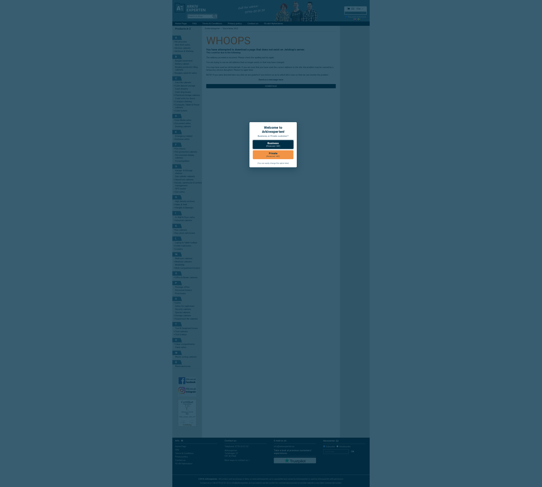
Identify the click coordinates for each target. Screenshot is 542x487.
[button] (273, 144)
